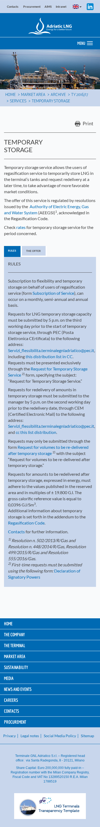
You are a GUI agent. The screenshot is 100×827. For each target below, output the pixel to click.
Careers (11, 700)
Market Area (33, 95)
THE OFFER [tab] (33, 250)
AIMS (48, 6)
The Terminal (14, 645)
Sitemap (87, 735)
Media (9, 678)
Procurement (32, 6)
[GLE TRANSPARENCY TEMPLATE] (50, 806)
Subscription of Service (53, 293)
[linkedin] (90, 6)
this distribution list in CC (49, 356)
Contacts (12, 6)
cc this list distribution (36, 432)
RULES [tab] (12, 250)
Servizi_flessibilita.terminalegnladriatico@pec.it (51, 350)
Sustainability (16, 667)
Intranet (61, 6)
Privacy (9, 735)
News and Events (17, 689)
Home (10, 95)
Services (18, 101)
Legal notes (30, 735)
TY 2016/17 (79, 95)
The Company (14, 634)
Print (87, 123)
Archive (58, 95)
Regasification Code (26, 522)
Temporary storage (51, 101)
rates (21, 227)
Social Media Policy (60, 735)
